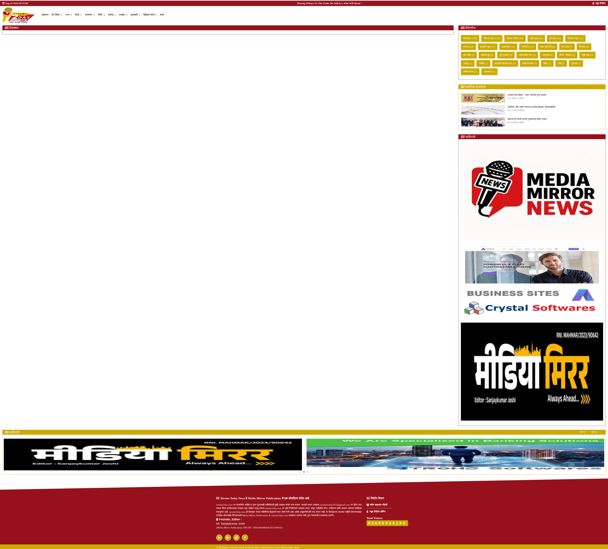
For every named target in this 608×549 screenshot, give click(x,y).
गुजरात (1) (576, 63)
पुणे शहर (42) (555, 38)
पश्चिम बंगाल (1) (470, 71)
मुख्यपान (45, 14)
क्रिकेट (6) (584, 46)
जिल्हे (78, 14)
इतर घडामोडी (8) (547, 46)
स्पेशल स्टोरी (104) (515, 38)
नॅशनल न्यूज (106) (492, 38)
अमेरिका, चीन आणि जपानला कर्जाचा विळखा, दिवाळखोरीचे (531, 107)
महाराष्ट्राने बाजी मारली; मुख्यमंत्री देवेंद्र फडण (527, 119)
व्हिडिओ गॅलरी (150, 14)
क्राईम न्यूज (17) (487, 46)
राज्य (68, 14)
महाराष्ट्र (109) (470, 38)
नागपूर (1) (467, 63)
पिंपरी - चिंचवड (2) (567, 55)
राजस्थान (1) (489, 71)
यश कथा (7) (567, 46)
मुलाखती (135, 14)
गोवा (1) (561, 63)
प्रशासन (90, 14)
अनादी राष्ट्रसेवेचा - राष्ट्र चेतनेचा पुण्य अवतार (526, 95)
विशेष (101, 14)
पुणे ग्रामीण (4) (506, 55)
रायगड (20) (468, 46)
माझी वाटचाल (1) (529, 63)
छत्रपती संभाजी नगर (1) (505, 63)
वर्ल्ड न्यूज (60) (536, 38)
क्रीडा (112, 14)
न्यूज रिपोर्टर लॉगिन (377, 511)
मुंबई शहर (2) (587, 55)
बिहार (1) (547, 63)
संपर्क (162, 14)
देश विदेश (57, 14)
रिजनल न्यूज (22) (575, 38)
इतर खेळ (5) (468, 55)
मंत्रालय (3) (547, 55)
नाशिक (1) (483, 63)
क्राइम (123, 14)
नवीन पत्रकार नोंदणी (378, 505)
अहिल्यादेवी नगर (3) (527, 55)
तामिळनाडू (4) (487, 55)
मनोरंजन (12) (528, 46)
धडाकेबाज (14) (508, 46)
